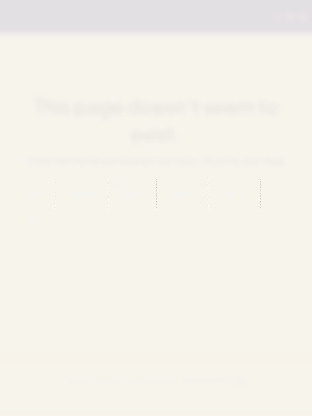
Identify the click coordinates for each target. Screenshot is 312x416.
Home (32, 193)
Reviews (182, 193)
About (132, 193)
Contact (36, 221)
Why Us (235, 193)
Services (82, 193)
